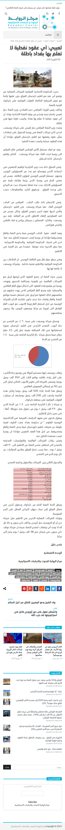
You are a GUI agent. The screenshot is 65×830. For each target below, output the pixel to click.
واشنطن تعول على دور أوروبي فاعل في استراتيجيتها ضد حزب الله (35, 611)
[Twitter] (53, 14)
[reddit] (41, 588)
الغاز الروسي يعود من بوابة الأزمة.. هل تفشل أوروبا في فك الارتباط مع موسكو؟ (53, 650)
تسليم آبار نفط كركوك (24, 574)
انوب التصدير (45, 574)
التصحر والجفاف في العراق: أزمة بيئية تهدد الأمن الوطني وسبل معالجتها (33, 650)
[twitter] (53, 588)
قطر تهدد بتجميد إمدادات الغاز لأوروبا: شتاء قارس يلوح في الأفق (14, 650)
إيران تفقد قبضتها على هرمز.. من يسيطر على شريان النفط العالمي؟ (32, 7)
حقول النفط (32, 577)
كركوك (35, 580)
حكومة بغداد (20, 577)
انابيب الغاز (56, 574)
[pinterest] (24, 588)
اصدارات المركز (49, 41)
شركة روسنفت (55, 580)
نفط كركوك (26, 580)
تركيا (36, 574)
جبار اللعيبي (56, 577)
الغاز (21, 570)
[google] (30, 588)
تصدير (11, 574)
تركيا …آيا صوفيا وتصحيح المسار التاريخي (46, 691)
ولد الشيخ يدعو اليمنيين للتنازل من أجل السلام (31, 601)
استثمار (50, 570)
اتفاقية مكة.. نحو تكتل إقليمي (49, 749)
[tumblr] (35, 588)
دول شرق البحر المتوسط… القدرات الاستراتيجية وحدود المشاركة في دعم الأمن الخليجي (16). (40, 727)
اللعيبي (14, 570)
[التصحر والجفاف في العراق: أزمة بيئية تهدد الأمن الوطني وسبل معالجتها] (32, 638)
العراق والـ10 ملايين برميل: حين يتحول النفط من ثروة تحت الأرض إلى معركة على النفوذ (39, 681)
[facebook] (59, 588)
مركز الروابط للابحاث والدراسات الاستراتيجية (32, 805)
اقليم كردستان (40, 570)
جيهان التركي (44, 577)
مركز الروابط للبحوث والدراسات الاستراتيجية (28, 826)
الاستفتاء (29, 570)
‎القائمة (48, 34)
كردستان (44, 580)
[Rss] (47, 14)
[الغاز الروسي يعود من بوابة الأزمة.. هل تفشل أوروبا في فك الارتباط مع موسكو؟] (52, 638)
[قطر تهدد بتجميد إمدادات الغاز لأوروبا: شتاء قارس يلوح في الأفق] (12, 638)
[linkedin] (47, 588)
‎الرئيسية (59, 41)
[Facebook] (59, 14)
